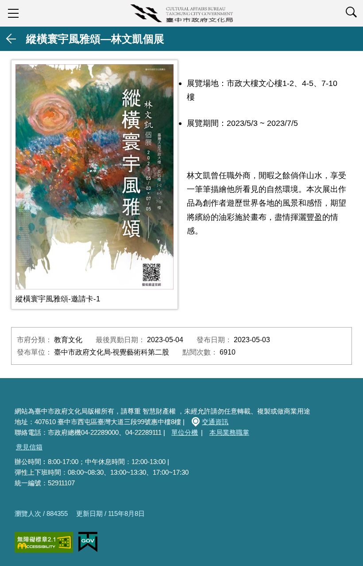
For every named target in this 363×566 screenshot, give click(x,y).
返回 (11, 39)
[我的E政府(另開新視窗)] (87, 542)
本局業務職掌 (229, 432)
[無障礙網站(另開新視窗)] (44, 542)
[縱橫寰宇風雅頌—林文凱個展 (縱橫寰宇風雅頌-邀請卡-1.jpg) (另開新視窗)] (94, 176)
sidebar (13, 13)
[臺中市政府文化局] (181, 13)
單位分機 (184, 432)
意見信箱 (29, 447)
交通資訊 (215, 421)
